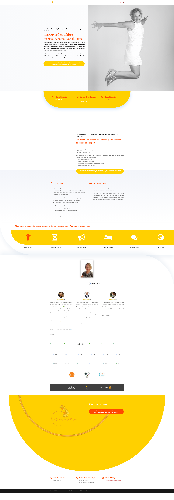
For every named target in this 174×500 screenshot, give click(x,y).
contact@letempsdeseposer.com (112, 99)
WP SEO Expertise (88, 490)
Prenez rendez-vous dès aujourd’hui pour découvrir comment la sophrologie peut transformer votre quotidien (64, 63)
